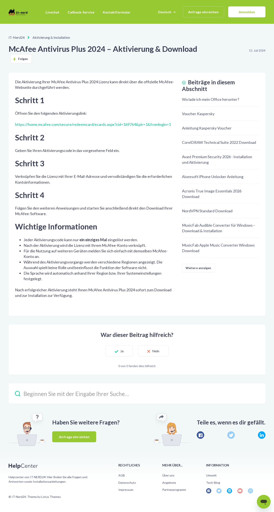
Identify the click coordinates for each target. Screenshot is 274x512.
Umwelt (211, 475)
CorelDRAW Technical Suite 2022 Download (219, 142)
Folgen (23, 59)
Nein (155, 351)
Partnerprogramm (174, 489)
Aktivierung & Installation (51, 37)
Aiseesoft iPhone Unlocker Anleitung (212, 176)
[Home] (20, 12)
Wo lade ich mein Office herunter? (210, 99)
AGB (121, 475)
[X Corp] (231, 435)
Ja (122, 351)
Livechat (52, 12)
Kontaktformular (116, 12)
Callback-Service (81, 12)
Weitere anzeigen (198, 268)
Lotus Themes (51, 497)
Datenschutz (127, 482)
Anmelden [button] (247, 12)
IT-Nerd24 (17, 37)
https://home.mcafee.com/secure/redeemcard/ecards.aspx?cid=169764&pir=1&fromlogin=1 (93, 124)
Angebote (169, 482)
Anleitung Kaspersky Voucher (207, 128)
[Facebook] (200, 435)
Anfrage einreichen (203, 12)
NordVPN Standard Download (207, 210)
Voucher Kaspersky (198, 113)
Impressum (125, 489)
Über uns (168, 475)
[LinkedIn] (261, 435)
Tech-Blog (213, 482)
